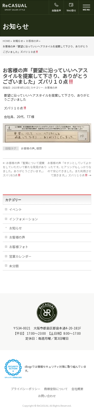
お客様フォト (18, 246)
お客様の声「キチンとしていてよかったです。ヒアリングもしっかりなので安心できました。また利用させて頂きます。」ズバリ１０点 (69, 169)
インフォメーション (23, 219)
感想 (39, 148)
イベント (15, 209)
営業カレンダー (20, 256)
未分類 (14, 266)
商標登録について (56, 389)
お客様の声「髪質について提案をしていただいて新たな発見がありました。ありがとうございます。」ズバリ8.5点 (25, 169)
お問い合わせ (47, 396)
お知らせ (15, 228)
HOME (6, 41)
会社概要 (77, 389)
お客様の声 (32, 41)
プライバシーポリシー (25, 389)
